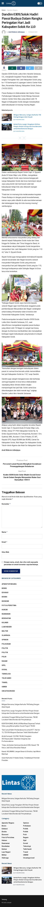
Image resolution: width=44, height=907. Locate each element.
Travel (5, 682)
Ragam (4, 661)
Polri (4, 657)
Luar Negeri (7, 627)
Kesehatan (6, 618)
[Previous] (20, 138)
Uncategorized (8, 691)
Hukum (5, 610)
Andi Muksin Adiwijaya (16, 32)
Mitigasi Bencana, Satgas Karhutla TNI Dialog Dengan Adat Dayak (27, 116)
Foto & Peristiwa (9, 605)
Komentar (6, 504)
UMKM (4, 687)
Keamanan (6, 614)
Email (4, 542)
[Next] (24, 138)
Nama (5, 532)
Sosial (4, 669)
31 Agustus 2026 (19, 119)
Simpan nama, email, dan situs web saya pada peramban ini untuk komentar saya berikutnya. (21, 563)
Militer (5, 631)
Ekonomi (5, 601)
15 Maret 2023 (32, 32)
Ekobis (4, 597)
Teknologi (6, 674)
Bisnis (4, 588)
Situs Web (5, 552)
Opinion (5, 640)
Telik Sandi (6, 678)
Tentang (4, 899)
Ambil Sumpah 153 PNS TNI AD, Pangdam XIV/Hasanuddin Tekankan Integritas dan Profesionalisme (16, 738)
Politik (5, 648)
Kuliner (5, 622)
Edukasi (5, 592)
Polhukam (6, 644)
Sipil (4, 665)
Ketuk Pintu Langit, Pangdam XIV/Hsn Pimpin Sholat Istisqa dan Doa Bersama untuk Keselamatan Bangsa (28, 126)
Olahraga (6, 635)
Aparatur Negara (12, 10)
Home (3, 10)
